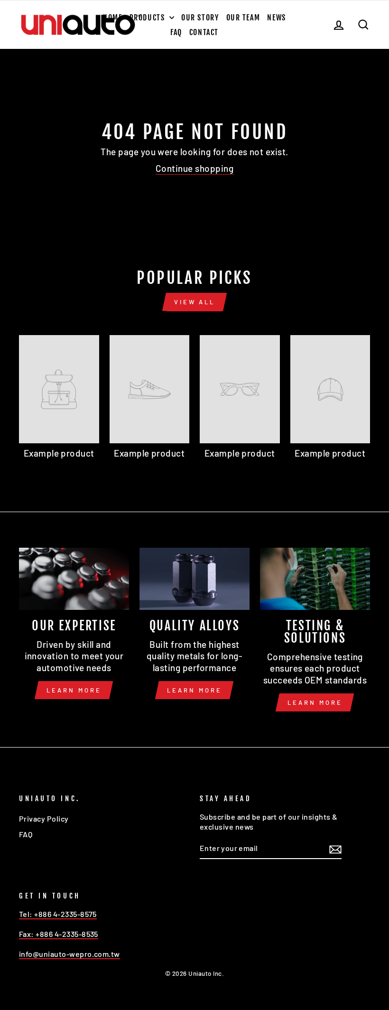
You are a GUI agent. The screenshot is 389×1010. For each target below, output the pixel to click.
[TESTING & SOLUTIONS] (315, 578)
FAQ (176, 32)
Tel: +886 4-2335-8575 (58, 913)
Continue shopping (194, 168)
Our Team (243, 17)
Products (148, 17)
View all (194, 302)
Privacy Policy (44, 818)
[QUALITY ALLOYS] (194, 578)
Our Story (200, 17)
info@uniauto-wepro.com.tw (69, 953)
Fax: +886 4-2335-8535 (58, 933)
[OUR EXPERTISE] (74, 578)
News (276, 17)
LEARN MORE (73, 690)
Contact (204, 32)
